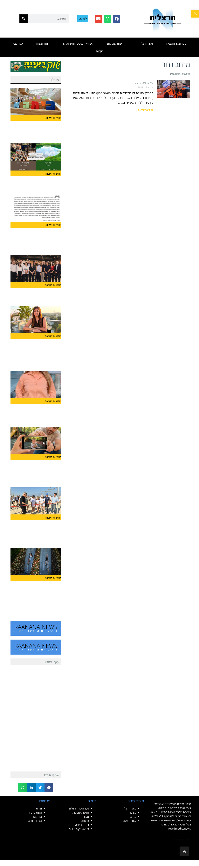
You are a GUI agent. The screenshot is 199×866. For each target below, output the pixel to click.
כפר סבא (18, 43)
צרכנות (85, 821)
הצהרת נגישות (34, 821)
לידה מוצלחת (144, 82)
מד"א (133, 816)
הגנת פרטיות (35, 812)
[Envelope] (98, 19)
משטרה (132, 812)
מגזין (86, 816)
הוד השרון (42, 43)
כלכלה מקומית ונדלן (78, 829)
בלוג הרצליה (82, 825)
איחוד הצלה (129, 821)
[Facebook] (116, 19)
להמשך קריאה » (144, 110)
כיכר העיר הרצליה (176, 43)
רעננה (99, 51)
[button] (49, 787)
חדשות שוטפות (116, 43)
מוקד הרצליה (129, 808)
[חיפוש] (23, 18)
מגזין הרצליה (146, 43)
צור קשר (37, 816)
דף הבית (186, 73)
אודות (39, 808)
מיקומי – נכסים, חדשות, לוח (77, 43)
